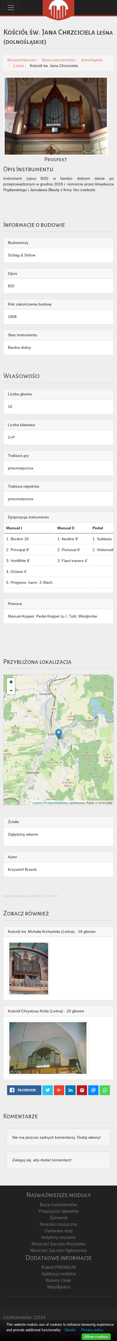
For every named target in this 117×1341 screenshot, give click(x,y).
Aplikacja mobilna (58, 1274)
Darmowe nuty (59, 1231)
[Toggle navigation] (11, 7)
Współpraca (58, 1287)
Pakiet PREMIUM (59, 1267)
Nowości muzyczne (58, 1224)
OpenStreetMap (57, 803)
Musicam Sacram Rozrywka (58, 1244)
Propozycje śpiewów (59, 1211)
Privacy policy (92, 1330)
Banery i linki (58, 1280)
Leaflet (37, 803)
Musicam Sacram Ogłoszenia (58, 1250)
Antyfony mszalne (58, 1237)
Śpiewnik (58, 1217)
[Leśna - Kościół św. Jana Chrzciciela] (58, 734)
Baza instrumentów (58, 1204)
